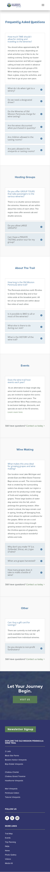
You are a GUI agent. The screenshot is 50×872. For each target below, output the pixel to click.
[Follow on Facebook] (7, 818)
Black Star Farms (12, 755)
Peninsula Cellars (12, 793)
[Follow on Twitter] (12, 818)
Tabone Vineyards (12, 797)
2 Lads (8, 751)
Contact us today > (35, 425)
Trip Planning (10, 842)
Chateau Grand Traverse (15, 776)
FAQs (7, 846)
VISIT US (25, 699)
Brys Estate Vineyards (14, 764)
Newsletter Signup (20, 729)
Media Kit (9, 863)
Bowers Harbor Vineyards (16, 760)
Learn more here (15, 412)
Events (8, 838)
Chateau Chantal (12, 772)
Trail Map (9, 833)
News (7, 850)
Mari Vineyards (11, 789)
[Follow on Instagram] (17, 818)
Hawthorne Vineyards (14, 780)
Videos (8, 859)
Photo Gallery (10, 855)
